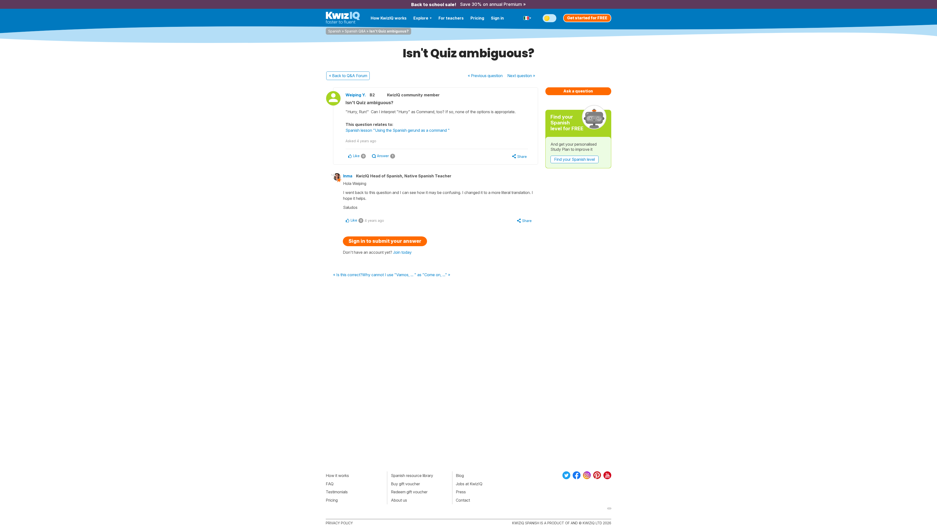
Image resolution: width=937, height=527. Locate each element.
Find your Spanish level (574, 159)
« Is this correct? (347, 275)
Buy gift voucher (405, 483)
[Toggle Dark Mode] (549, 18)
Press (461, 491)
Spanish (334, 31)
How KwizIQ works (389, 18)
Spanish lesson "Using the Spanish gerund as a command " (398, 130)
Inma (347, 175)
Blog (460, 475)
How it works (337, 475)
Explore (420, 18)
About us (399, 500)
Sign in (497, 18)
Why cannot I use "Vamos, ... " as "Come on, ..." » (406, 275)
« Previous (485, 75)
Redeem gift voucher (409, 491)
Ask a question (578, 91)
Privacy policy (339, 523)
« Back (348, 75)
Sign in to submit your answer (384, 241)
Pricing (477, 18)
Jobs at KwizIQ (469, 483)
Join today (402, 252)
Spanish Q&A (355, 31)
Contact (463, 500)
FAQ (330, 483)
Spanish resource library (412, 475)
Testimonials (337, 491)
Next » (521, 75)
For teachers (451, 18)
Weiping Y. (356, 94)
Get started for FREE (587, 17)
